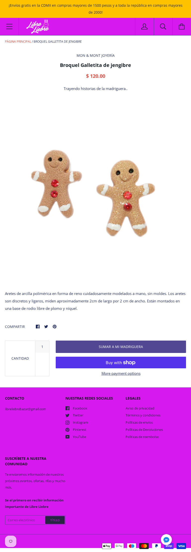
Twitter (78, 415)
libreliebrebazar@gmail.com (25, 409)
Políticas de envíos (139, 422)
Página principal (18, 41)
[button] (166, 540)
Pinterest (79, 429)
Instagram (80, 422)
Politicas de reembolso (142, 437)
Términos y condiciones (143, 415)
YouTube (79, 437)
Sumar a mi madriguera (121, 346)
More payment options (121, 373)
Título (55, 520)
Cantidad (20, 358)
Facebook (80, 408)
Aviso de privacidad (140, 408)
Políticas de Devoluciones (144, 429)
